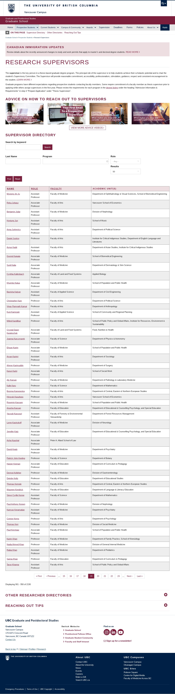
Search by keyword (15, 142)
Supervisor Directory (36, 32)
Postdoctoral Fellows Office (78, 634)
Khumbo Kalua (13, 283)
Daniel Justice (13, 238)
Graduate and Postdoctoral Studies (87, 621)
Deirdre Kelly (12, 478)
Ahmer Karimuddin (15, 365)
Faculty (56, 188)
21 (106, 576)
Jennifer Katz (12, 431)
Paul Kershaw (13, 530)
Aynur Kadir (12, 247)
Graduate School (11, 37)
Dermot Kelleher (14, 473)
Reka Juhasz (13, 203)
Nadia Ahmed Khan (15, 544)
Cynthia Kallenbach (15, 274)
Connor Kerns (13, 518)
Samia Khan (12, 559)
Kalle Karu (11, 385)
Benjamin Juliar (13, 212)
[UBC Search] (164, 3)
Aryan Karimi (12, 356)
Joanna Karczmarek (16, 339)
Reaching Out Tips (72, 32)
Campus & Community (71, 27)
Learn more (23, 80)
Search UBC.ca (83, 680)
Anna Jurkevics (14, 229)
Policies (140, 27)
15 (65, 576)
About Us (151, 27)
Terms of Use (32, 689)
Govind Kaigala (13, 256)
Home (10, 27)
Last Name (11, 156)
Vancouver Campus (133, 662)
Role (113, 156)
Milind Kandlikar (14, 321)
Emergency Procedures (14, 689)
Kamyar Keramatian (16, 510)
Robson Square (131, 672)
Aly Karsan (12, 380)
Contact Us (10, 639)
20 (99, 576)
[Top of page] (8, 32)
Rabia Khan (12, 550)
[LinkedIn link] (113, 632)
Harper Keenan (13, 464)
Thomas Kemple (14, 484)
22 (113, 576)
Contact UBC (82, 662)
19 (92, 576)
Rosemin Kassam (15, 402)
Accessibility (60, 689)
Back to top (10, 649)
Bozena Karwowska (16, 391)
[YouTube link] (121, 632)
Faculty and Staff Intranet (77, 642)
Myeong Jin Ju (13, 194)
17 (78, 576)
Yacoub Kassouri (14, 414)
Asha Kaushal (13, 440)
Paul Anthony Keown (16, 504)
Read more (132, 52)
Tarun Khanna (13, 564)
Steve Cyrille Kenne (15, 495)
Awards (89, 27)
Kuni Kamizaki (13, 312)
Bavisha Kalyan (14, 292)
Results (115, 166)
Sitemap (23, 649)
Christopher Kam (14, 301)
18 (85, 576)
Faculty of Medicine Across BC (137, 678)
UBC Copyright (46, 689)
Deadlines (118, 27)
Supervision (104, 27)
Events (79, 671)
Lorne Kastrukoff (14, 422)
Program (47, 156)
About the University (85, 665)
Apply (164, 27)
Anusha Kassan (14, 408)
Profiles (32, 649)
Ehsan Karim (12, 347)
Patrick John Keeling (16, 458)
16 (72, 576)
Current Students (48, 27)
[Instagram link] (107, 632)
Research (41, 649)
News (78, 668)
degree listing (112, 87)
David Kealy (12, 449)
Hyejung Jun (12, 220)
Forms (129, 27)
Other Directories (54, 32)
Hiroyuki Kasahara (15, 397)
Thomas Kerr (12, 524)
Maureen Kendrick (15, 489)
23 (119, 576)
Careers (79, 674)
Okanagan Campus (132, 665)
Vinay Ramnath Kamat (17, 306)
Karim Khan (12, 539)
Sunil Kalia (11, 265)
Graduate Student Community (79, 638)
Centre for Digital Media (134, 675)
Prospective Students (26, 27)
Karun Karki (12, 371)
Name (10, 188)
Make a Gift (81, 677)
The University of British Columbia (11, 8)
